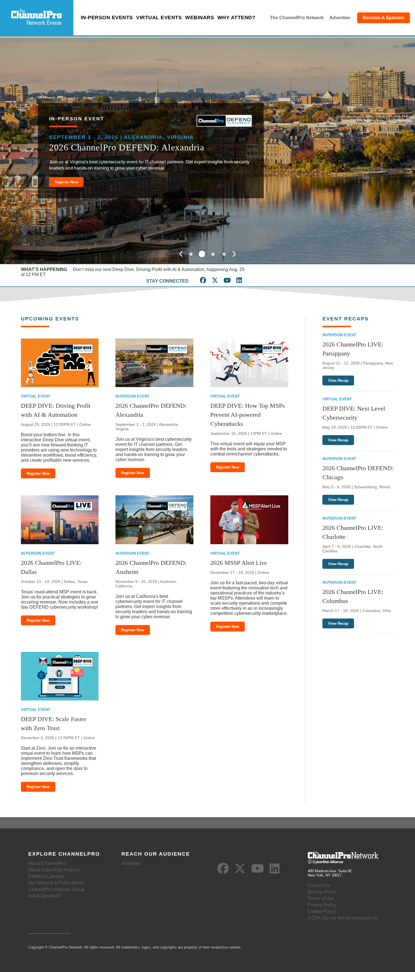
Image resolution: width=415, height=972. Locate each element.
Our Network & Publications (56, 882)
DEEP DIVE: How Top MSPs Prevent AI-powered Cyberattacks (247, 414)
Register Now (66, 182)
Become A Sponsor (383, 17)
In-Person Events (107, 17)
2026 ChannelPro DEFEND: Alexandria (126, 147)
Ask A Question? (44, 895)
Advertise (339, 17)
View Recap (338, 380)
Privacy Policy (322, 904)
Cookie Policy (322, 911)
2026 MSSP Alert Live (238, 562)
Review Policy (322, 891)
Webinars (199, 17)
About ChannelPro (46, 863)
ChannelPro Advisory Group (56, 889)
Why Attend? (236, 17)
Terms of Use (321, 898)
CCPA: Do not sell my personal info (343, 917)
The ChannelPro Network (297, 17)
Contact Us (319, 885)
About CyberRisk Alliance (54, 869)
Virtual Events (159, 17)
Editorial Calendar (46, 876)
